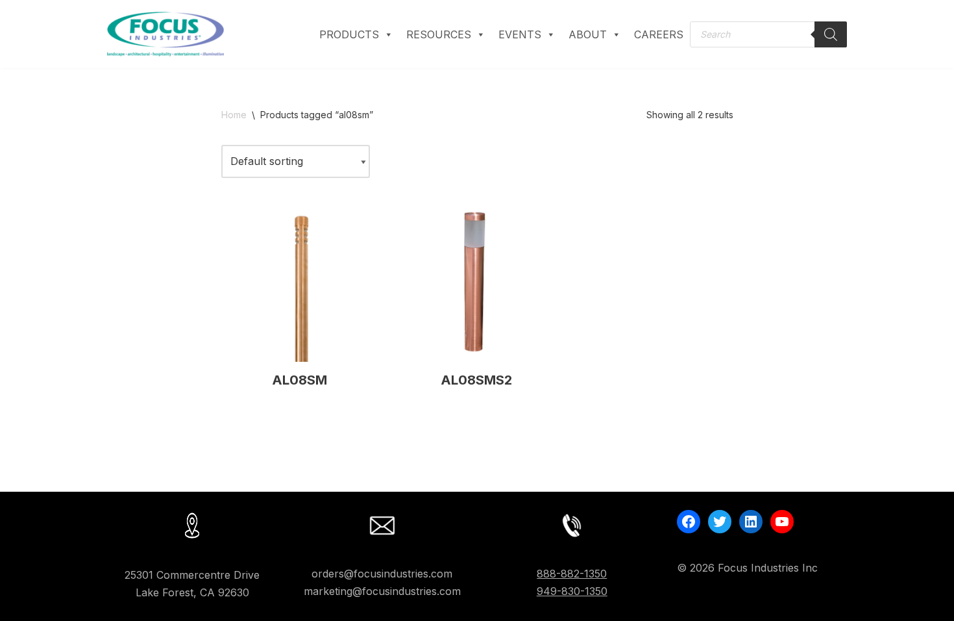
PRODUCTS (349, 34)
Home (234, 114)
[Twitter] (719, 521)
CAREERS (658, 34)
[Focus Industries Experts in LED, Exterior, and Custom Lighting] (165, 34)
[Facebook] (688, 521)
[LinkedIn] (751, 521)
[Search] (830, 34)
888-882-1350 (572, 573)
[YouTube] (782, 521)
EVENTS (519, 34)
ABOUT (588, 34)
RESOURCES (438, 34)
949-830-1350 (572, 591)
